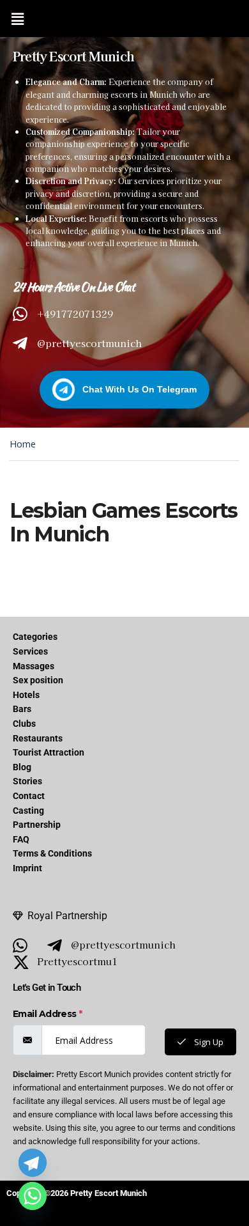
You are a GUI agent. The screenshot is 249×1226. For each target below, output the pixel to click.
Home (23, 444)
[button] (17, 18)
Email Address (47, 1014)
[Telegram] (33, 1163)
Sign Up (207, 1042)
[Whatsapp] (33, 1196)
